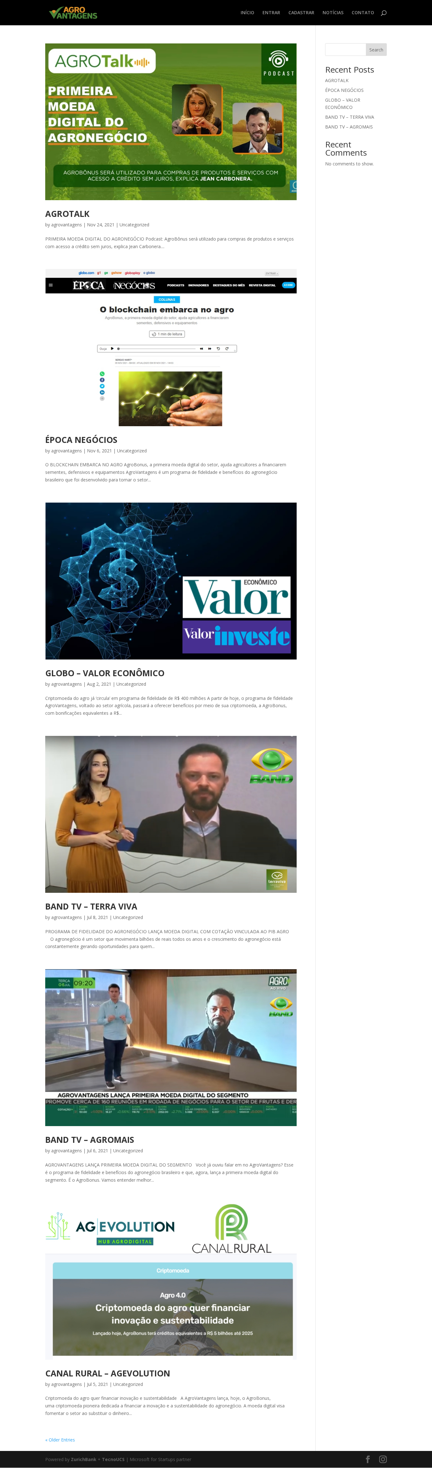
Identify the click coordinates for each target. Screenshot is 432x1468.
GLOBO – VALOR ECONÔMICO (104, 673)
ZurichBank (83, 1459)
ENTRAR (271, 12)
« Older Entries (60, 1440)
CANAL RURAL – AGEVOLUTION (107, 1373)
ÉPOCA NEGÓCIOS (81, 439)
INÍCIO (247, 12)
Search (376, 50)
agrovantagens (66, 225)
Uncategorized (134, 225)
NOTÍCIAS (333, 12)
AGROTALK (67, 213)
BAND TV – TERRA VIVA (91, 906)
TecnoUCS (113, 1459)
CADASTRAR (301, 12)
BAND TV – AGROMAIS (89, 1139)
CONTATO (363, 12)
